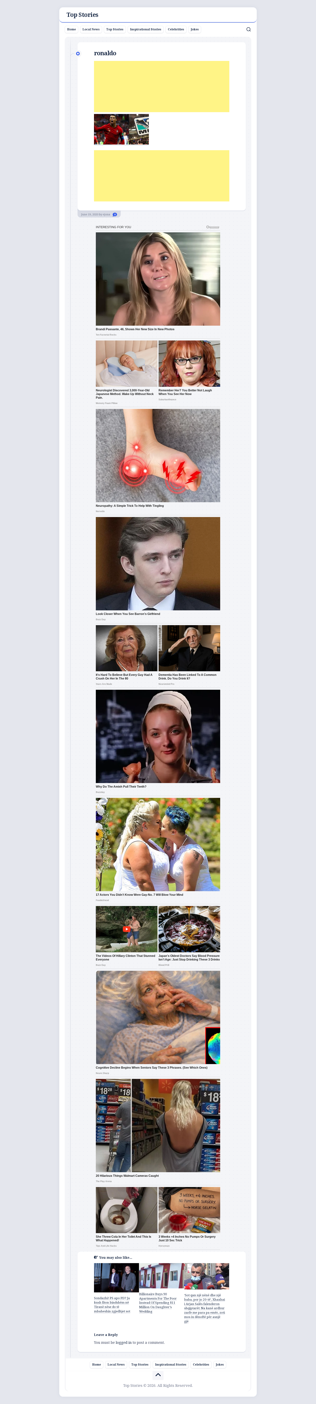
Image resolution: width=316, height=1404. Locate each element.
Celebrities (176, 29)
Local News (91, 29)
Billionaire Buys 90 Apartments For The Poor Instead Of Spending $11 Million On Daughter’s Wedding (158, 1302)
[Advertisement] (161, 86)
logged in (124, 1342)
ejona (106, 214)
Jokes (195, 29)
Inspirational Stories (145, 29)
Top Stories (82, 14)
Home (71, 29)
